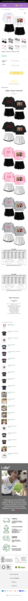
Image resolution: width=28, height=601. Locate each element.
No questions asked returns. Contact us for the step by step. (16, 549)
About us (14, 582)
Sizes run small (4, 61)
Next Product (21, 9)
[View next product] (26, 9)
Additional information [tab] (14, 83)
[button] (25, 13)
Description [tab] (14, 81)
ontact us (14, 585)
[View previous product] (2, 9)
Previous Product (7, 9)
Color (3, 64)
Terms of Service (14, 574)
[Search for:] (24, 5)
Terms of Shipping (14, 578)
